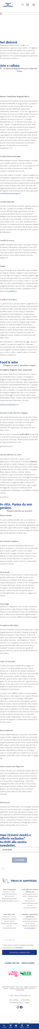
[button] (33, 5)
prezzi (10, 1027)
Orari (16, 1027)
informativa (25, 870)
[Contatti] (4, 1025)
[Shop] (28, 1025)
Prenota (22, 1027)
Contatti (4, 1027)
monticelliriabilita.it (30, 928)
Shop (28, 1027)
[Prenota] (22, 1025)
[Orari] (16, 1025)
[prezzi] (10, 1025)
